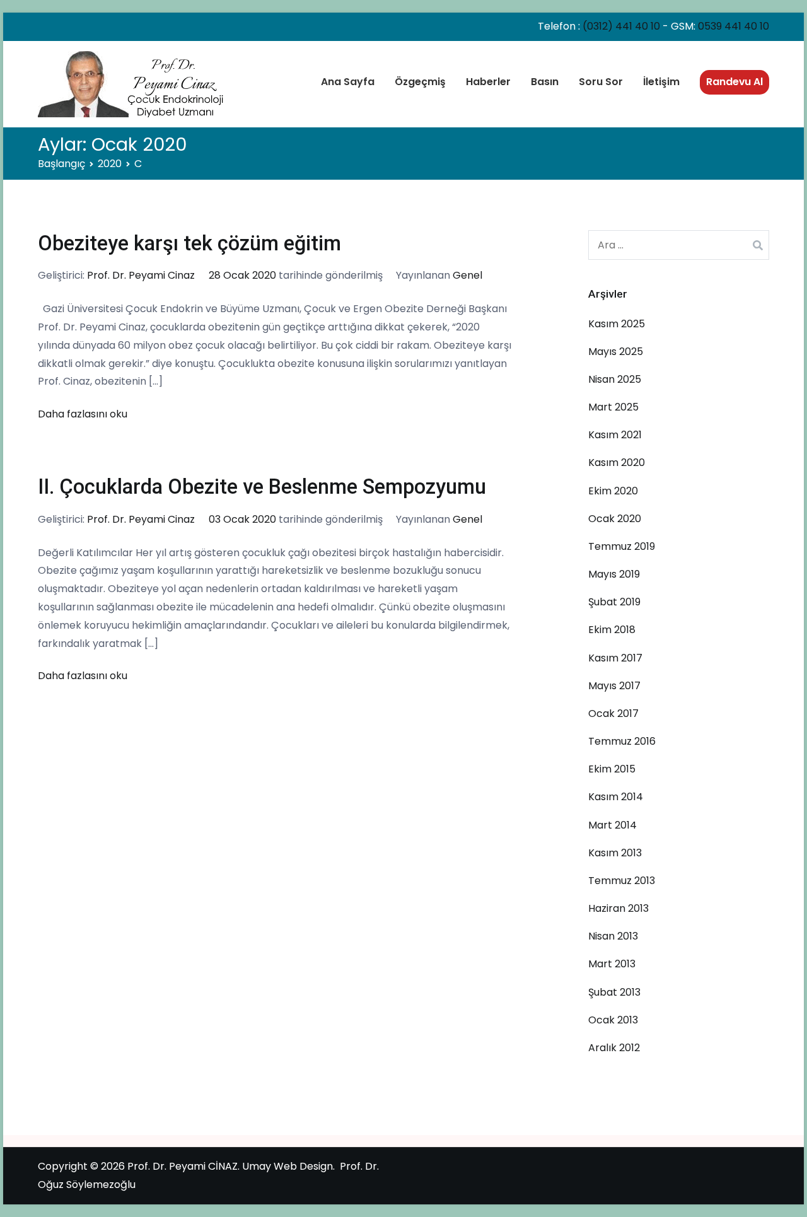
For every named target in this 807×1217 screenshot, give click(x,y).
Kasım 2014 (615, 796)
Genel (467, 275)
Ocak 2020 (614, 518)
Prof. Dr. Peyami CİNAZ (182, 1166)
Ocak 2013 (613, 1020)
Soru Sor (601, 81)
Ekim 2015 (612, 769)
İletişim (661, 81)
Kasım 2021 (615, 435)
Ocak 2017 (613, 713)
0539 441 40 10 (733, 26)
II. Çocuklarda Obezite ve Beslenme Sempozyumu (262, 487)
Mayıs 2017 (614, 685)
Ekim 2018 (612, 629)
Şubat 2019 (614, 602)
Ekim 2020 (613, 491)
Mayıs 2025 (615, 351)
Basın (545, 81)
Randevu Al (734, 81)
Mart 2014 (612, 825)
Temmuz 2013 (621, 880)
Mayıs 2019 (614, 574)
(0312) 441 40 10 (621, 26)
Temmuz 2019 (621, 546)
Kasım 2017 (615, 658)
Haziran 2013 (618, 908)
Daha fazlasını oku (82, 414)
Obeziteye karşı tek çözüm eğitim (189, 243)
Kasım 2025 (616, 324)
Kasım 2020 (616, 462)
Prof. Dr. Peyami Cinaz (141, 275)
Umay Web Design (287, 1166)
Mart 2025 (613, 407)
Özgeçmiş (420, 81)
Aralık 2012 (614, 1047)
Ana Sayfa (347, 81)
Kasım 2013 (615, 853)
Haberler (488, 81)
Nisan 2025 (614, 379)
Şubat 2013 (614, 992)
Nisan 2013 (613, 936)
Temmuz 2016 (622, 741)
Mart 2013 (612, 964)
